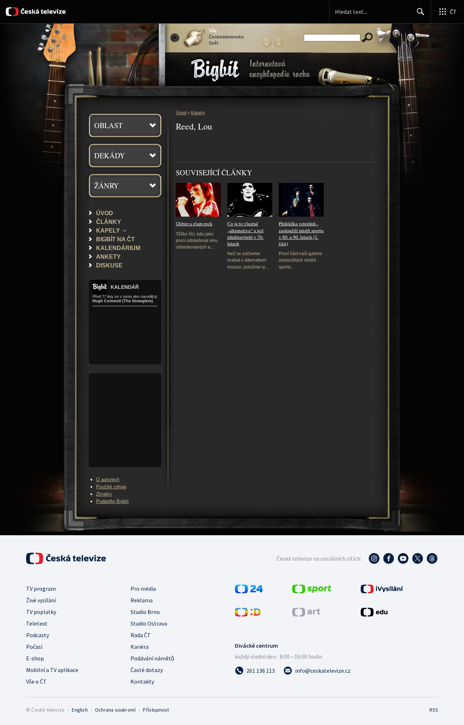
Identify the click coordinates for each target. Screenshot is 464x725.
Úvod (104, 213)
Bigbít (193, 58)
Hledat (420, 11)
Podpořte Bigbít (112, 501)
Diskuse (109, 265)
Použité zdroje (111, 487)
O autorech (107, 479)
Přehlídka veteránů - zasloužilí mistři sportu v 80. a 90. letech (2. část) (301, 233)
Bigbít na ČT (115, 239)
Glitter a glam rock (194, 223)
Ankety (108, 256)
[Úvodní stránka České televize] (43, 11)
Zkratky (104, 494)
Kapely (108, 230)
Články (108, 221)
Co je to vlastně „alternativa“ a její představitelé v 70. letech (245, 233)
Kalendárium (118, 248)
